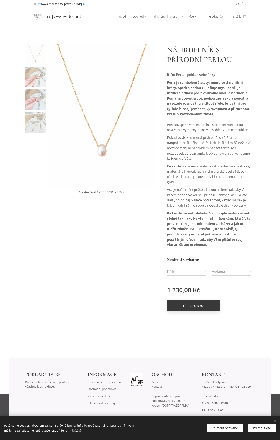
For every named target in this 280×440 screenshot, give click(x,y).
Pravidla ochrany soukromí (106, 382)
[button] (216, 16)
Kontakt (156, 386)
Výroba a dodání (99, 396)
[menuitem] (123, 16)
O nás (155, 382)
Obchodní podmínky (102, 389)
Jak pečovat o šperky (101, 403)
